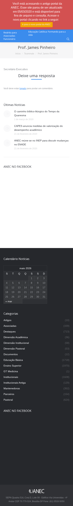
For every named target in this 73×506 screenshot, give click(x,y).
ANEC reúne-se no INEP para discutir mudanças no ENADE (41, 142)
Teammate (29, 53)
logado (22, 88)
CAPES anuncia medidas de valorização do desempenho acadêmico (38, 128)
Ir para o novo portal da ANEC (36, 24)
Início (18, 53)
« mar (8, 301)
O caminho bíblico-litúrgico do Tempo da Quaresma (36, 113)
